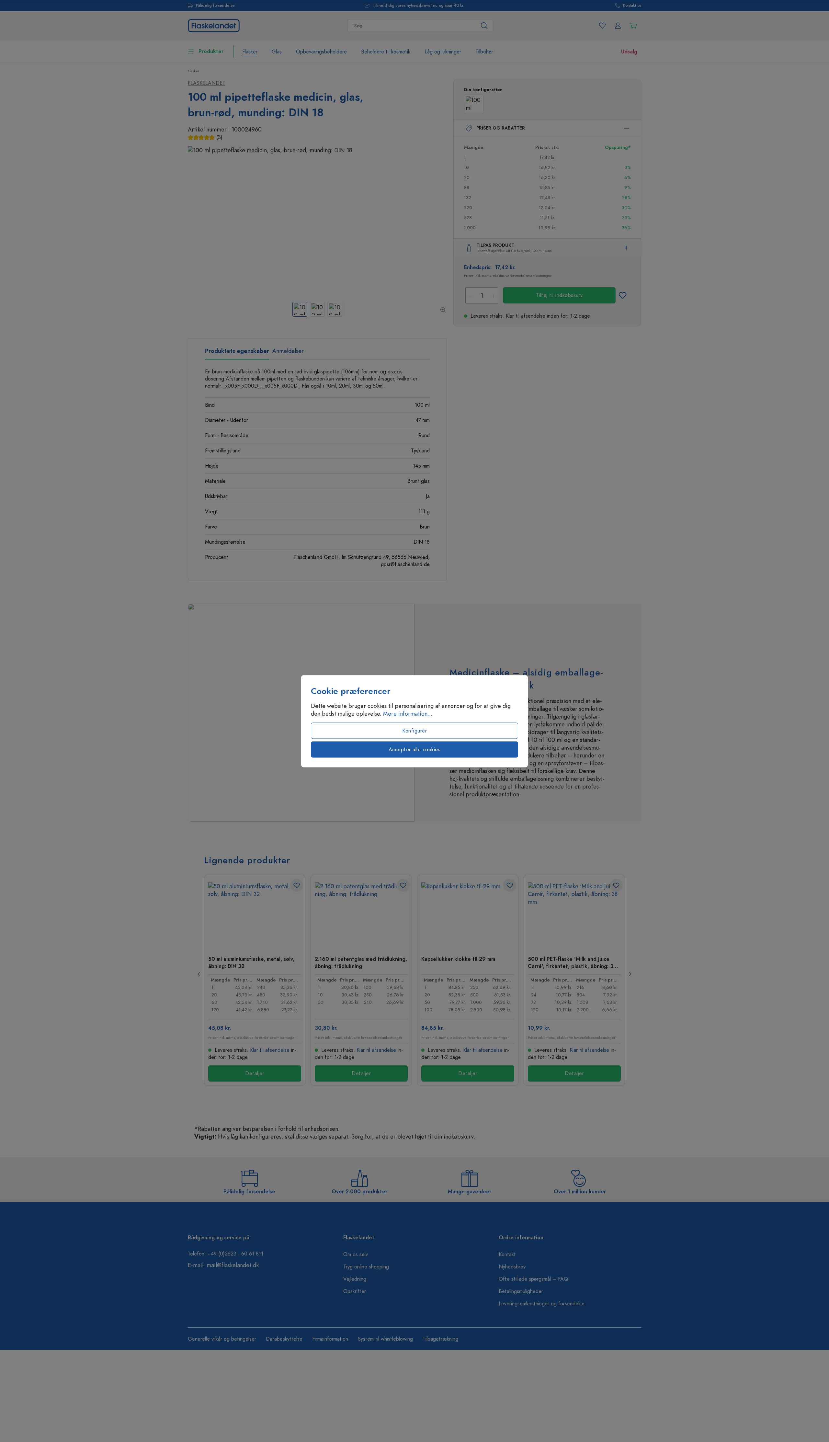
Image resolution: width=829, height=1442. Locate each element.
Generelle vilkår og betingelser (222, 1339)
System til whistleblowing (385, 1339)
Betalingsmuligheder (521, 1291)
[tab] (237, 353)
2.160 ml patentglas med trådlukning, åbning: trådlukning (361, 962)
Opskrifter (354, 1291)
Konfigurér (414, 730)
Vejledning (354, 1279)
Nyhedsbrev (512, 1266)
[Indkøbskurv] (633, 25)
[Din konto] (618, 25)
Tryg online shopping (366, 1266)
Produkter (211, 51)
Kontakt (507, 1254)
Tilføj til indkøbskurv (559, 295)
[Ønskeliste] (602, 25)
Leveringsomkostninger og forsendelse (542, 1303)
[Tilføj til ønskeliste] (622, 295)
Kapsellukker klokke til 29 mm (458, 959)
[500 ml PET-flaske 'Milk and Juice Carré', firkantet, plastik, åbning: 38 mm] (574, 915)
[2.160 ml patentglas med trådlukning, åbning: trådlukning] (361, 915)
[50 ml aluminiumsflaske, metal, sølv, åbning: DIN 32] (254, 915)
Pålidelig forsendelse (215, 5)
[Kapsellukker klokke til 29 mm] (467, 915)
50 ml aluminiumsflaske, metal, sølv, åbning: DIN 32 (251, 962)
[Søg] (484, 25)
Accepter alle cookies (415, 749)
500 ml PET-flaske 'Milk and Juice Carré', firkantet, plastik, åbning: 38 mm (572, 962)
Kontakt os (632, 5)
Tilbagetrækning (440, 1339)
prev (199, 974)
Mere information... (407, 713)
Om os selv (355, 1254)
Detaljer (254, 1073)
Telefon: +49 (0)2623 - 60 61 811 (225, 1253)
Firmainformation (330, 1339)
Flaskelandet (206, 83)
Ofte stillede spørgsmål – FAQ (533, 1279)
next (630, 974)
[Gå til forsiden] (214, 25)
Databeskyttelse (284, 1339)
